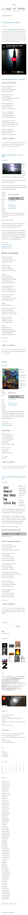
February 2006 (5, 890)
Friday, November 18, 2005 (12, 205)
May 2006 (4, 884)
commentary (19, 608)
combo (13, 142)
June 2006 (4, 883)
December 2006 (5, 872)
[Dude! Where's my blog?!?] (11, 647)
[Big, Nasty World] (4, 654)
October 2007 (4, 855)
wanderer (9, 690)
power (18, 685)
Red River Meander (6, 716)
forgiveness (19, 351)
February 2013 (5, 802)
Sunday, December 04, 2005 (12, 403)
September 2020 (5, 786)
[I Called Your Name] (17, 654)
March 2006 (4, 888)
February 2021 (5, 783)
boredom (3, 678)
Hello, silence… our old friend (8, 714)
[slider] (21, 198)
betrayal (6, 144)
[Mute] (19, 198)
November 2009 (5, 819)
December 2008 (5, 831)
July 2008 (3, 840)
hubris (20, 682)
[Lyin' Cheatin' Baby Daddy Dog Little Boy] (23, 662)
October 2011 (4, 807)
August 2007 (4, 859)
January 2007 (4, 871)
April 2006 (4, 886)
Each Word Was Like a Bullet (11, 23)
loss (21, 683)
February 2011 (5, 808)
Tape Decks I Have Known (9, 742)
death (20, 678)
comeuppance (12, 144)
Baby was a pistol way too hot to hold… (12, 156)
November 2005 (5, 895)
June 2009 (4, 822)
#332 (21, 31)
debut (23, 608)
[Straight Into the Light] (4, 647)
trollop (18, 688)
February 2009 (5, 827)
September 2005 (5, 898)
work (14, 690)
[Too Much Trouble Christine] (4, 668)
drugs (8, 679)
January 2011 (4, 810)
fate (15, 681)
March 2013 (4, 800)
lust (7, 685)
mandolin (10, 685)
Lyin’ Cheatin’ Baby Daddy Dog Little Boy (13, 477)
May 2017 (4, 791)
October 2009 (4, 821)
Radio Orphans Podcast (13, 29)
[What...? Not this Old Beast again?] (17, 662)
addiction (4, 676)
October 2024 (4, 781)
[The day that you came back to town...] (10, 662)
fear (17, 680)
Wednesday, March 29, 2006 (12, 405)
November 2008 (5, 833)
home (18, 682)
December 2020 (5, 784)
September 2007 (5, 857)
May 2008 (4, 843)
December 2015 (5, 793)
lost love (24, 683)
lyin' (21, 609)
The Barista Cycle (9, 688)
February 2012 (5, 805)
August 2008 (4, 838)
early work (12, 679)
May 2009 (4, 824)
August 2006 (4, 879)
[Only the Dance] (4, 662)
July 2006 (3, 881)
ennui (9, 680)
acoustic (14, 349)
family (12, 680)
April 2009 (4, 826)
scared (23, 685)
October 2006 (4, 876)
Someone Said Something (12, 686)
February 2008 (5, 848)
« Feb (3, 773)
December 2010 (5, 812)
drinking (4, 679)
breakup (8, 678)
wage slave (4, 690)
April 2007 (4, 865)
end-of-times (5, 680)
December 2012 (5, 803)
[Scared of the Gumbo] (11, 654)
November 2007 (5, 853)
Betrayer (4, 362)
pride (21, 685)
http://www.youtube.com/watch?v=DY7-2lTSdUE (13, 79)
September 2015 (5, 795)
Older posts (5, 622)
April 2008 (4, 845)
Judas (15, 468)
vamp (21, 688)
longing (18, 683)
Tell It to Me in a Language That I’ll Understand (14, 733)
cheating (18, 609)
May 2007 (4, 864)
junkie (13, 683)
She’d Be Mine (4, 686)
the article (21, 488)
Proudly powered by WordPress (8, 912)
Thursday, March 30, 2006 (12, 206)
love (4, 685)
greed (14, 682)
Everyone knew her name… (7, 725)
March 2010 (4, 815)
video (23, 142)
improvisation (6, 683)
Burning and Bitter (9, 468)
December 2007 (5, 852)
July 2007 (3, 860)
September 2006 (5, 877)
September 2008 (5, 836)
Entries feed (4, 752)
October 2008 (4, 834)
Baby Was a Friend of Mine (7, 351)
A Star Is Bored (7, 740)
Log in (3, 751)
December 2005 (5, 893)
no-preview (14, 685)
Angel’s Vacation (16, 676)
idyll (22, 682)
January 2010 (4, 817)
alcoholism (9, 676)
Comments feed (5, 754)
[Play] (10, 198)
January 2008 (4, 850)
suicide (20, 686)
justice (6, 146)
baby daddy (9, 609)
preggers (19, 611)
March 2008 (4, 846)
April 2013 (4, 798)
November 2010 (5, 814)
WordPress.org (5, 756)
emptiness (18, 679)
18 (19, 768)
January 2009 (4, 829)
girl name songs (7, 682)
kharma (9, 146)
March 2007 (4, 867)
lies (12, 146)
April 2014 (4, 796)
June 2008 (4, 841)
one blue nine (19, 142)
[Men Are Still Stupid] (17, 647)
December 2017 (5, 790)
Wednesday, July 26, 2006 (12, 208)
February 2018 (5, 788)
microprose (18, 349)
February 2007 (5, 869)
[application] (16, 198)
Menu (14, 4)
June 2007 (4, 862)
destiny (23, 678)
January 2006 (4, 891)
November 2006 (5, 874)
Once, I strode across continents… (11, 735)
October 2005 (4, 896)
